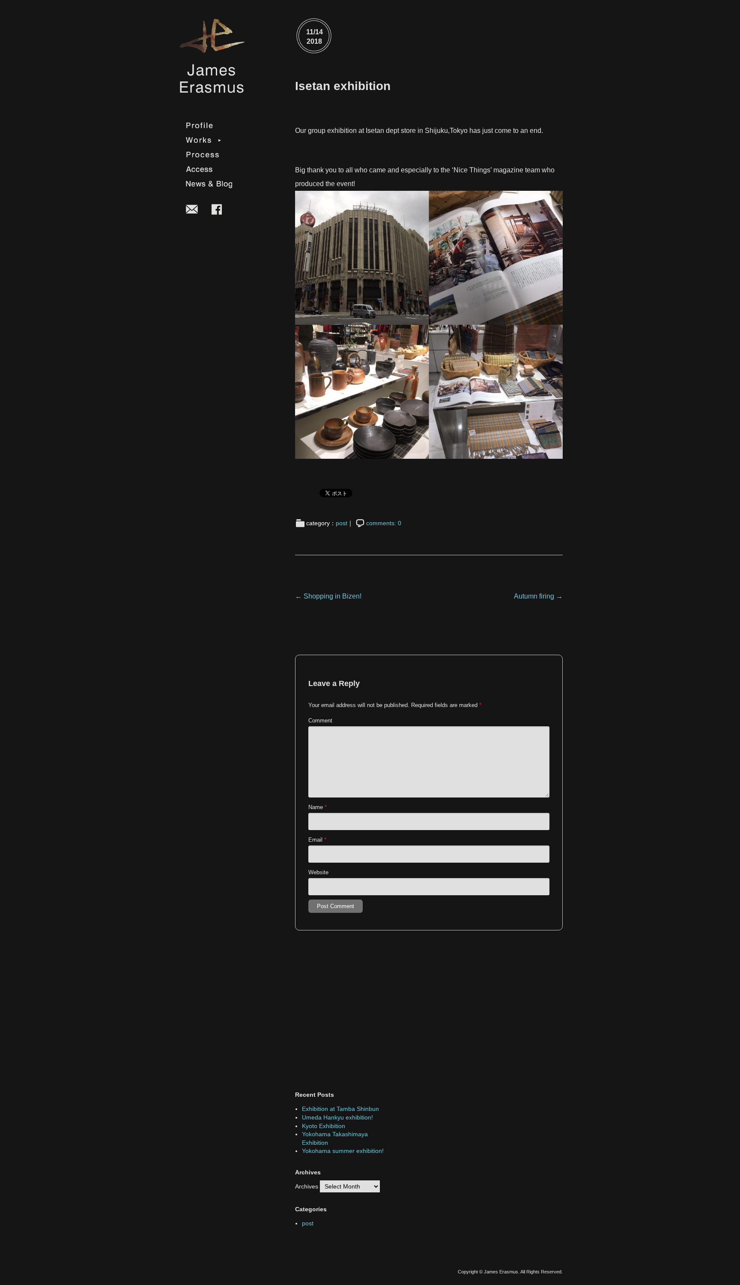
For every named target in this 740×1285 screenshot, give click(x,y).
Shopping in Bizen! (328, 596)
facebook (217, 209)
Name (317, 807)
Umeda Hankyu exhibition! (337, 1117)
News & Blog (209, 184)
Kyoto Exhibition (323, 1125)
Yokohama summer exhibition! (343, 1150)
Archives (306, 1186)
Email (317, 840)
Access (209, 169)
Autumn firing (538, 596)
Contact (192, 208)
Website (318, 872)
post (341, 523)
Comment (320, 720)
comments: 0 (383, 523)
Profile (209, 125)
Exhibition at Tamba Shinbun (340, 1108)
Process (209, 154)
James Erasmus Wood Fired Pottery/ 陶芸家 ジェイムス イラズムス (211, 55)
